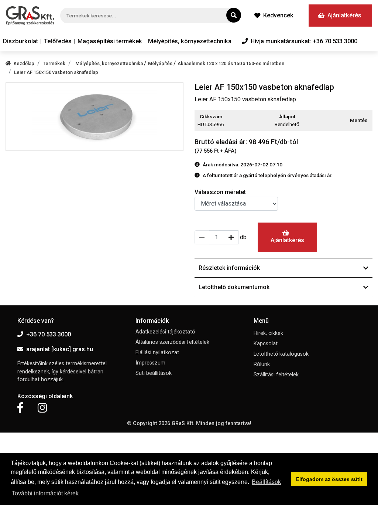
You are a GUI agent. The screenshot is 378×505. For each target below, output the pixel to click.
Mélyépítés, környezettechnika (189, 41)
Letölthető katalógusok (281, 354)
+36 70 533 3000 (48, 334)
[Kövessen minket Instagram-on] (42, 408)
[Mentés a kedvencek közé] (369, 120)
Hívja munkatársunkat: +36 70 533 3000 (304, 41)
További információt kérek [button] (45, 493)
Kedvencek (278, 15)
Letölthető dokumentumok (234, 287)
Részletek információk (229, 267)
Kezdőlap (24, 63)
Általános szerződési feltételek (172, 342)
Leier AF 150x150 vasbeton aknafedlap (56, 72)
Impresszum (150, 363)
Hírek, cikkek (268, 333)
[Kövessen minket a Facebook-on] (20, 408)
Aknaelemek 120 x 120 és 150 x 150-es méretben (231, 63)
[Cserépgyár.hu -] (30, 15)
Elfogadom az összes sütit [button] (329, 479)
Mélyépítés (160, 63)
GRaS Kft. (183, 423)
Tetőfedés (58, 41)
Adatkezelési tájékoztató (165, 332)
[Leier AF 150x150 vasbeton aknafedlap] (94, 116)
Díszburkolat (20, 41)
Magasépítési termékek (110, 41)
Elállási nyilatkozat (157, 352)
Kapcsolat (266, 343)
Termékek (54, 63)
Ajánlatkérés (344, 15)
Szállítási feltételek (276, 375)
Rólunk (262, 364)
